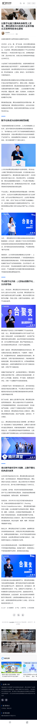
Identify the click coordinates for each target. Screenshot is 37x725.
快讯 (17, 34)
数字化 (24, 607)
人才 (4, 607)
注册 (29, 3)
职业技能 (31, 607)
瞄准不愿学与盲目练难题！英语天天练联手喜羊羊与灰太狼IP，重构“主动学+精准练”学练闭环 (11, 675)
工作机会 (3, 708)
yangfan (7, 32)
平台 (18, 607)
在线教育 (11, 607)
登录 (33, 3)
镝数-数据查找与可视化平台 (8, 715)
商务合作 (9, 708)
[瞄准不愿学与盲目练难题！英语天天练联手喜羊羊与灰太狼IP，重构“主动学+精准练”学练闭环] (11, 667)
